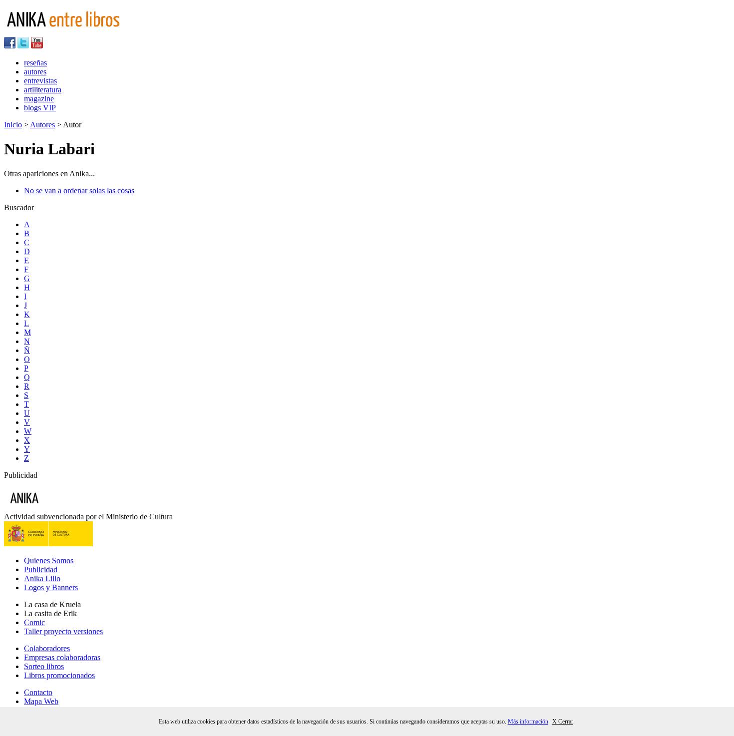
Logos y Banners (51, 587)
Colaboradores (47, 648)
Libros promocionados (59, 675)
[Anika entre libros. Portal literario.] (69, 32)
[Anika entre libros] (55, 507)
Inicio (13, 124)
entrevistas (40, 80)
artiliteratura (42, 89)
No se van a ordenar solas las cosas (79, 190)
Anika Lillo (42, 578)
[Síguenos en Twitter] (23, 45)
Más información (528, 721)
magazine (39, 98)
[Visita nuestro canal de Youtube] (37, 45)
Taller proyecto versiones (63, 631)
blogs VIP (40, 107)
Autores (42, 124)
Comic (34, 622)
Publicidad (40, 569)
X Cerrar (562, 721)
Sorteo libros (44, 666)
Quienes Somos (48, 560)
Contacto (38, 692)
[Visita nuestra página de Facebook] (9, 45)
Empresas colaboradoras (62, 657)
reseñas (35, 62)
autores (35, 71)
